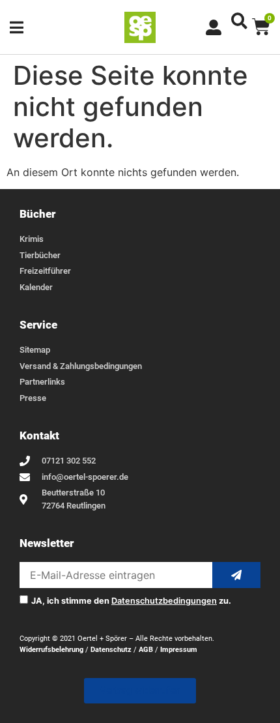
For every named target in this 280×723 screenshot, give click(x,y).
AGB (146, 649)
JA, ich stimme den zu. (131, 601)
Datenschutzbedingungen (164, 601)
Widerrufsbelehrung (51, 649)
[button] (239, 20)
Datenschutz (111, 649)
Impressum (178, 649)
